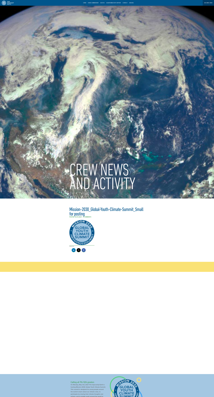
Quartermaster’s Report (113, 3)
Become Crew (208, 3)
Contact (125, 3)
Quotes (102, 3)
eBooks (131, 3)
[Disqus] (107, 301)
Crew (84, 3)
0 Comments (87, 217)
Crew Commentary (93, 3)
